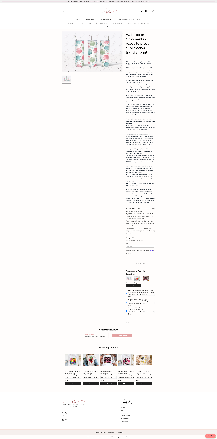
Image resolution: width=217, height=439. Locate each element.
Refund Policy (125, 413)
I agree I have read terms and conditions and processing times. (109, 437)
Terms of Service (126, 418)
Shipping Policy (125, 415)
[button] (64, 11)
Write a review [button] (122, 336)
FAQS (122, 410)
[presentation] (63, 365)
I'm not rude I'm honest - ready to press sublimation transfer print (126, 373)
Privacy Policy (125, 421)
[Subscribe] (90, 420)
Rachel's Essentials (104, 432)
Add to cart (73, 384)
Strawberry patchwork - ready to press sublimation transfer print (91, 373)
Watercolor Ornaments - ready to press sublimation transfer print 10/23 (141, 291)
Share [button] (129, 323)
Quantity (128, 253)
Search (123, 407)
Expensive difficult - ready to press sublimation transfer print (139, 308)
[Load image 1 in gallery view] (66, 78)
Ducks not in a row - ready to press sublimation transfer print (144, 373)
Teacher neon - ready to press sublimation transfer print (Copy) (138, 300)
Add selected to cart (133, 286)
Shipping (128, 240)
